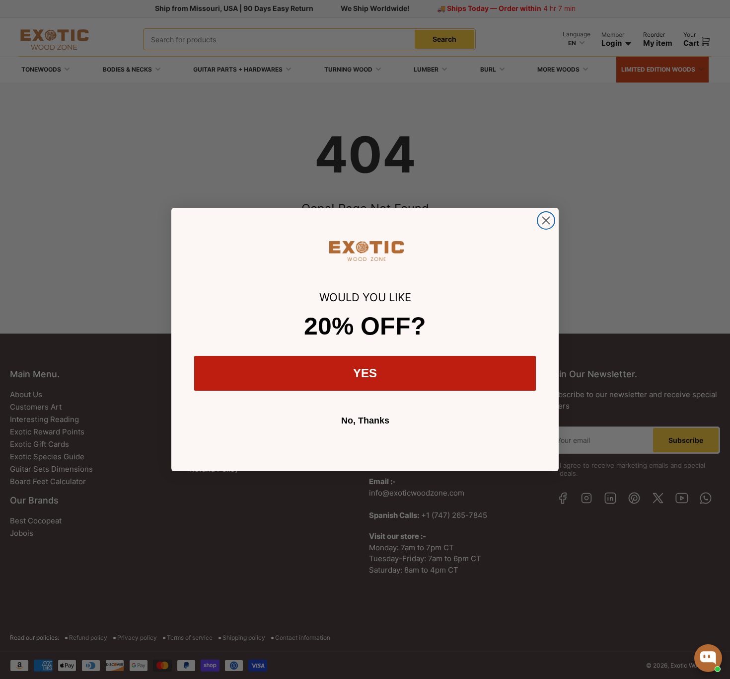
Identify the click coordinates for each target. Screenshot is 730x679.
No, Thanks (365, 420)
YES (365, 373)
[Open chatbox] (708, 658)
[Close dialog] (546, 220)
